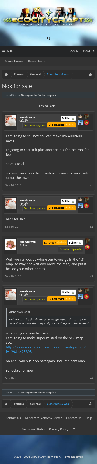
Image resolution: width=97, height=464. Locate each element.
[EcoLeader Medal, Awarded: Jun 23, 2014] (80, 117)
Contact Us (13, 418)
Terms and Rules (33, 429)
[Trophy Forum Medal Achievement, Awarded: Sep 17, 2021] (87, 247)
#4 (91, 378)
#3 (91, 276)
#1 (91, 185)
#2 (91, 226)
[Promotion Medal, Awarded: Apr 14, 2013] (87, 241)
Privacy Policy (58, 429)
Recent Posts (36, 61)
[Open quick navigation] (91, 74)
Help (88, 418)
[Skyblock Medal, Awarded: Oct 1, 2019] (80, 123)
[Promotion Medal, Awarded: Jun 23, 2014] (86, 117)
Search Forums (14, 61)
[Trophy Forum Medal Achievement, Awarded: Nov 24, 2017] (86, 123)
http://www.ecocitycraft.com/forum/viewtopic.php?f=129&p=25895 (46, 349)
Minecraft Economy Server (43, 418)
